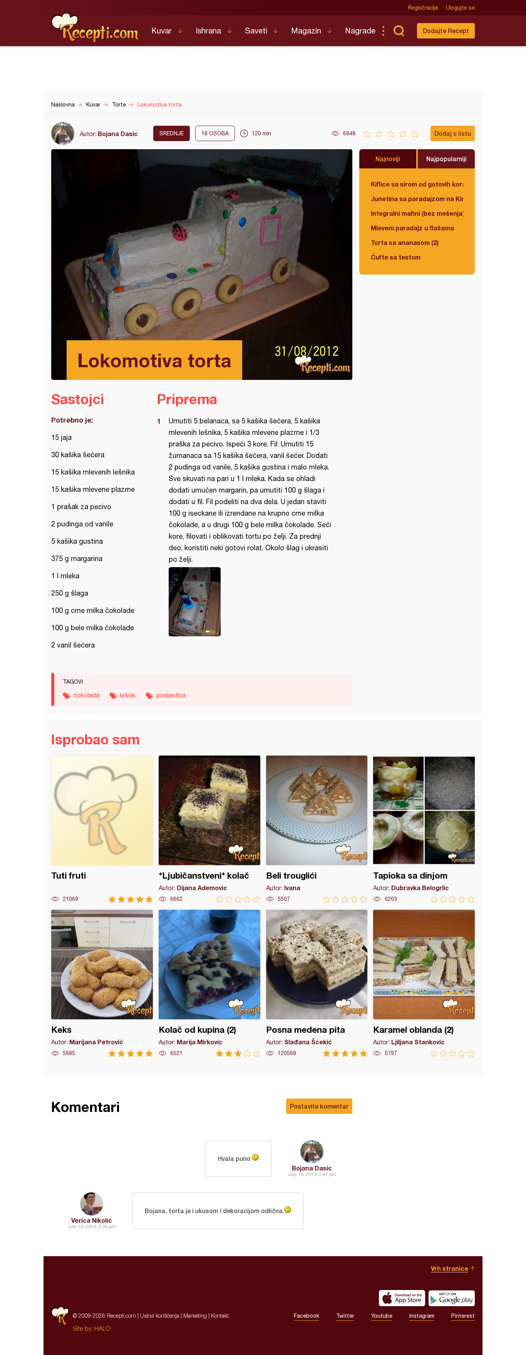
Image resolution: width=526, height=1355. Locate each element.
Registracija (423, 8)
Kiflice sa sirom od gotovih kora (417, 184)
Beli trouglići (317, 829)
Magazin (306, 30)
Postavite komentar (319, 1106)
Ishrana (208, 30)
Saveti (256, 30)
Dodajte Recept (446, 30)
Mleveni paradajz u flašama (412, 227)
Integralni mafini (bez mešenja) (417, 213)
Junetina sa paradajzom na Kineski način (417, 198)
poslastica (171, 695)
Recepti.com (95, 28)
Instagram (421, 1316)
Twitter (345, 1316)
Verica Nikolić (91, 1220)
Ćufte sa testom (395, 257)
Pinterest (463, 1316)
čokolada (86, 695)
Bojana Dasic (118, 133)
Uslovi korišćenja (159, 1315)
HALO (102, 1328)
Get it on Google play (452, 1298)
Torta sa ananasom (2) (405, 242)
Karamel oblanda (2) (424, 983)
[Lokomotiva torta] (251, 601)
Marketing (195, 1315)
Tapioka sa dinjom (424, 829)
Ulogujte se (460, 8)
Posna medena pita (317, 983)
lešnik (128, 695)
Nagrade (360, 30)
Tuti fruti (102, 829)
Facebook (306, 1316)
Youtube (381, 1316)
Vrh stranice (449, 1268)
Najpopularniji (446, 158)
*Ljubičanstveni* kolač (209, 829)
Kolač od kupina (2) (209, 983)
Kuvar (161, 30)
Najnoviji (387, 158)
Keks (102, 983)
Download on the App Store (402, 1298)
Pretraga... (398, 30)
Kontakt (220, 1315)
